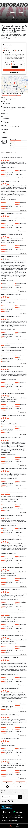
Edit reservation (14, 72)
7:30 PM (14, 66)
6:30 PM (8, 64)
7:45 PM (21, 66)
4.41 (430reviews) (15, 17)
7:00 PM (21, 64)
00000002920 (6, 122)
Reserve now (14, 70)
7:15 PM (8, 66)
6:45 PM (14, 64)
